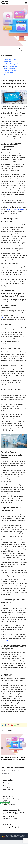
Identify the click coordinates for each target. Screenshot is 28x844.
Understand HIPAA (10, 59)
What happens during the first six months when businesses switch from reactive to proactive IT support (13, 759)
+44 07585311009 (10, 816)
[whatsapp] (15, 725)
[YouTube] (12, 827)
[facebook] (5, 725)
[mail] (18, 725)
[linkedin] (2, 725)
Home (2, 48)
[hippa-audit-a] (14, 91)
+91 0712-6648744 (12, 804)
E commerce (8, 48)
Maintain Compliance (10, 68)
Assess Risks (8, 61)
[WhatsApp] (15, 827)
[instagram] (8, 725)
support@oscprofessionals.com (11, 818)
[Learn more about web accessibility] (10, 2)
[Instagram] (9, 827)
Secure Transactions (10, 66)
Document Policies (10, 70)
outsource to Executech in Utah (15, 209)
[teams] (18, 827)
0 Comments (13, 761)
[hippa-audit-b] (14, 435)
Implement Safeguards (11, 64)
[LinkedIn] (4, 827)
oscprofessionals (17, 835)
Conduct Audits (9, 72)
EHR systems (10, 641)
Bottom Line (8, 75)
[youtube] (12, 725)
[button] (2, 748)
